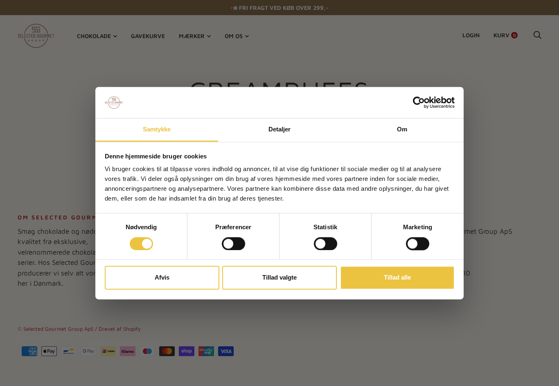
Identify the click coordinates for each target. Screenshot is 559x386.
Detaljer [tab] (279, 129)
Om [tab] (402, 129)
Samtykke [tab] (157, 129)
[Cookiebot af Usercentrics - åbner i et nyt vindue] (419, 102)
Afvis (162, 277)
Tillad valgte (279, 277)
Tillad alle (397, 277)
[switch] (233, 243)
